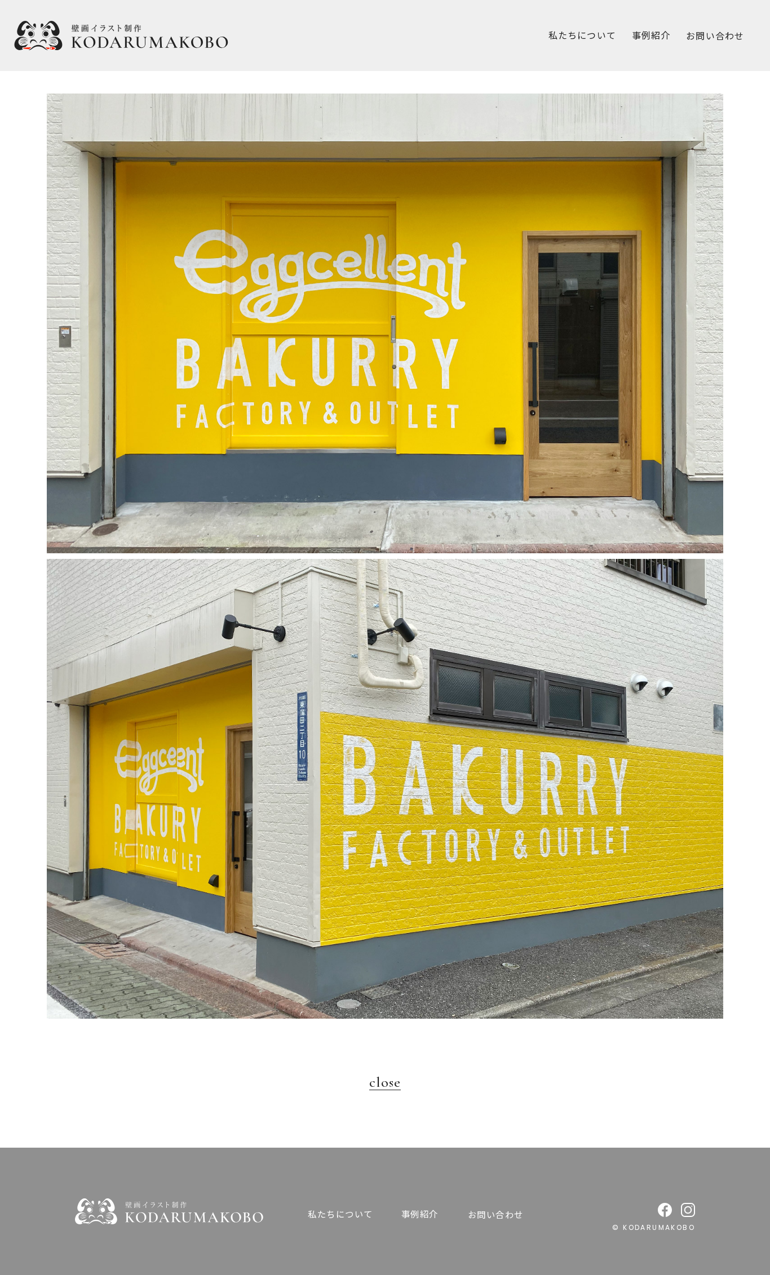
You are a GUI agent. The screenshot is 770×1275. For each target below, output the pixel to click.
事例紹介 (651, 35)
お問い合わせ (496, 1214)
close (385, 1082)
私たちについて (582, 35)
